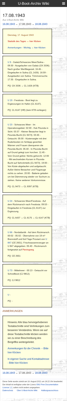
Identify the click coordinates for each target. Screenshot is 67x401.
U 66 (10, 232)
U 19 (10, 100)
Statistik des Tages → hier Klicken (24, 41)
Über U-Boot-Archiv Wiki (27, 390)
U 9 (9, 62)
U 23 (10, 124)
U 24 (10, 201)
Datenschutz (7, 390)
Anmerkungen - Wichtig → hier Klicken (26, 47)
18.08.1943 (41, 24)
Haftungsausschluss (49, 390)
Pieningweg (28, 249)
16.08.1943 (8, 24)
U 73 (10, 270)
